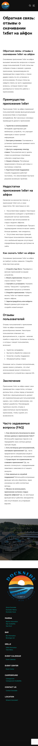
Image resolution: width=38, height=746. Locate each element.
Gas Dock (9, 626)
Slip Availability (10, 624)
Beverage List (10, 638)
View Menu (9, 650)
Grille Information (11, 647)
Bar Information (11, 635)
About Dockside (11, 607)
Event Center (10, 669)
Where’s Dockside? (12, 700)
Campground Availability (13, 681)
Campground (10, 678)
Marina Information (12, 621)
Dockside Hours (11, 612)
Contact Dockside (11, 690)
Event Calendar (11, 550)
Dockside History (11, 610)
